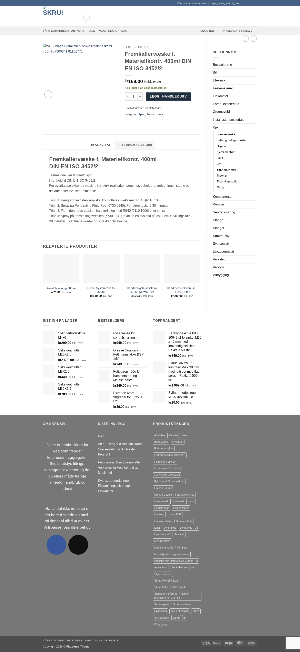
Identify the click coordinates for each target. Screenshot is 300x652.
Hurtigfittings (161, 507)
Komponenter (222, 196)
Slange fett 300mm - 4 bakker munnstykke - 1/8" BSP (171, 595)
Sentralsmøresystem (183, 567)
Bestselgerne (222, 64)
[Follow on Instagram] (247, 3)
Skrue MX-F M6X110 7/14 (169, 587)
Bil (215, 72)
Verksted (219, 259)
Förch (102, 436)
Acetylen (159, 435)
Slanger (218, 228)
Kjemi (217, 127)
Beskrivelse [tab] (101, 145)
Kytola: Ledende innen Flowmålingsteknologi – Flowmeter (115, 486)
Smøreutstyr (221, 236)
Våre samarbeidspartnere (192, 3)
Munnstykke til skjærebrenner (171, 554)
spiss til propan (180, 610)
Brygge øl (177, 441)
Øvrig (220, 187)
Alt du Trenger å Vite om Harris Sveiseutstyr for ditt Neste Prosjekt (120, 449)
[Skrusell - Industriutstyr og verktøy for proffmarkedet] (60, 16)
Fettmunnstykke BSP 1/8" (169, 455)
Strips (195, 610)
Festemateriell (223, 88)
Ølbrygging (221, 275)
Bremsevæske (226, 134)
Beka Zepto (161, 441)
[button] (86, 17)
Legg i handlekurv (168, 96)
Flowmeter (220, 96)
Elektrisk (219, 80)
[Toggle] (254, 72)
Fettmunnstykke (163, 448)
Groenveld (178, 501)
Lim (219, 163)
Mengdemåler (162, 540)
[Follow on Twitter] (251, 3)
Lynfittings (170, 527)
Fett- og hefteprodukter (232, 140)
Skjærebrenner (163, 574)
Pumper (218, 204)
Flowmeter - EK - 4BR (167, 468)
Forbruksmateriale (226, 104)
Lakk (220, 157)
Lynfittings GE (162, 534)
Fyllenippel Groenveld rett (169, 481)
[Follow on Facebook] (243, 3)
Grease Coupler (163, 488)
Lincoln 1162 (174, 514)
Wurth (176, 617)
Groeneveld (221, 111)
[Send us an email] (255, 3)
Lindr (157, 527)
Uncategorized (223, 251)
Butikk (143, 47)
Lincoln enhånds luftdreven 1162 (173, 521)
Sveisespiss (161, 617)
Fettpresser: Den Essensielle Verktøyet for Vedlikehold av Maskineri (119, 467)
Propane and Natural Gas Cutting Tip (176, 560)
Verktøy (218, 267)
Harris (191, 501)
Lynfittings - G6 (189, 527)
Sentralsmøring (224, 212)
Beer (184, 435)
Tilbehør (222, 175)
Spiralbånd (160, 610)
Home (129, 47)
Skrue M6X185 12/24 (166, 580)
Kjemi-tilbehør (226, 152)
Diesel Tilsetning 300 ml (61, 288)
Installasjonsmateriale (228, 119)
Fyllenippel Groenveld (167, 474)
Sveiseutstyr (222, 243)
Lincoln (158, 514)
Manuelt (179, 534)
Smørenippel (161, 604)
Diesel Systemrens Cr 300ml (101, 289)
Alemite (173, 435)
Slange (218, 220)
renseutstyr (161, 567)
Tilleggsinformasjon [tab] (135, 145)
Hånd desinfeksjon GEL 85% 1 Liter (182, 289)
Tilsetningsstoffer (228, 181)
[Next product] (246, 38)
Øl (184, 617)
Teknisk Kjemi (226, 169)
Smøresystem (181, 604)
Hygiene (222, 146)
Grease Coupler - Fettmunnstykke (174, 494)
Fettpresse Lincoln (165, 461)
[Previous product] (254, 38)
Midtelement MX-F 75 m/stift (171, 547)
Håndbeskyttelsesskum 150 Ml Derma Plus (142, 289)
